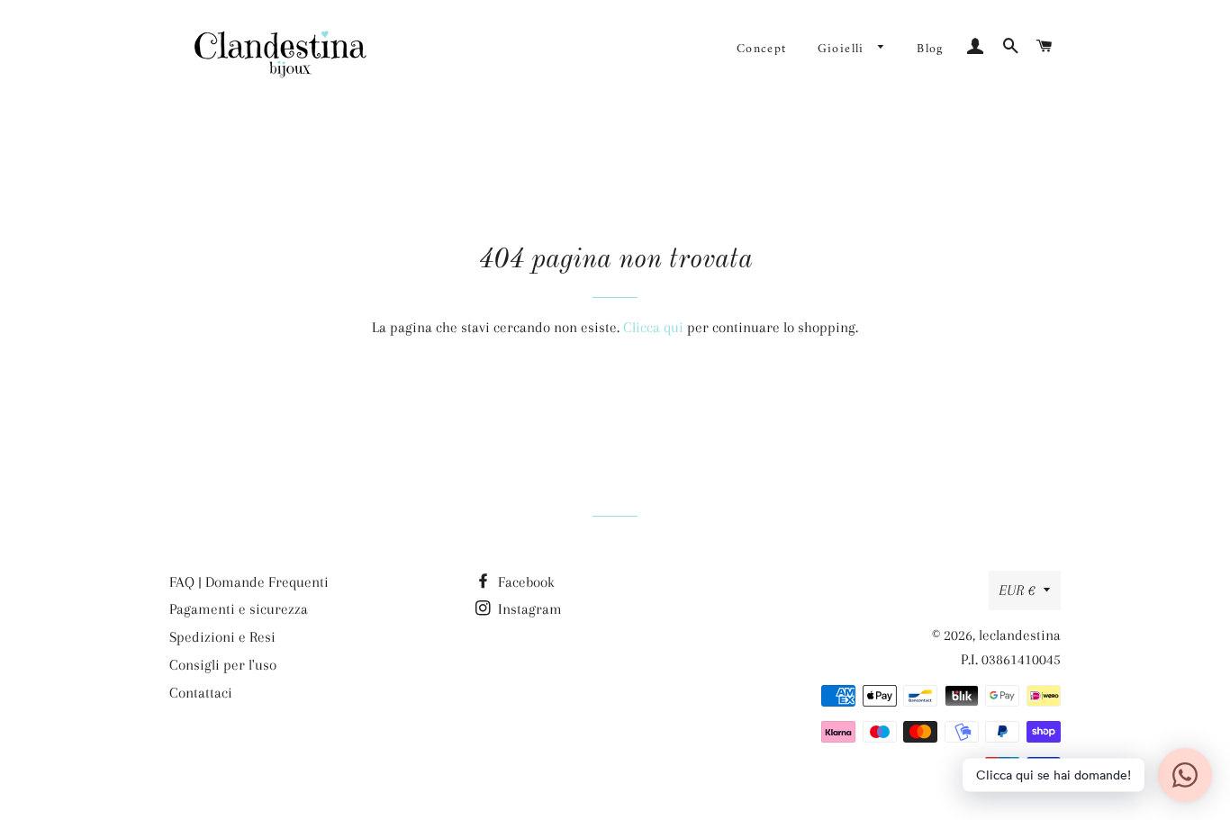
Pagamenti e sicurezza (238, 608)
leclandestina (1020, 635)
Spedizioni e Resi (222, 636)
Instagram (528, 608)
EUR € (1017, 590)
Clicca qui (653, 327)
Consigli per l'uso (222, 664)
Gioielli (844, 49)
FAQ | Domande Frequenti (249, 581)
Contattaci (200, 692)
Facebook (524, 581)
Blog (930, 49)
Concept (762, 49)
